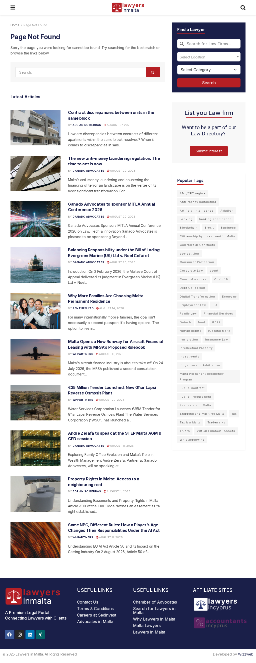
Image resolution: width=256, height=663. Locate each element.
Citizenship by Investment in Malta (207, 236)
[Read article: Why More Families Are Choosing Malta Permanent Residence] (35, 311)
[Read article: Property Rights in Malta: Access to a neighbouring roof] (35, 494)
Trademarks (217, 422)
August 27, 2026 (119, 125)
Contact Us (87, 602)
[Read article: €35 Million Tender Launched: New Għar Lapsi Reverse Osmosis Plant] (35, 402)
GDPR (216, 322)
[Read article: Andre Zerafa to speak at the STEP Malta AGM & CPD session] (35, 448)
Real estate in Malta (195, 405)
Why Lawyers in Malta (154, 619)
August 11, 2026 (121, 445)
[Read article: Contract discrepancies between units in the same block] (35, 127)
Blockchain (189, 227)
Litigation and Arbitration (200, 365)
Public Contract (192, 388)
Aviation (227, 210)
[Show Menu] (12, 7)
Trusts (185, 431)
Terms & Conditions (95, 608)
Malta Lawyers (147, 625)
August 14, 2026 (111, 308)
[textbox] (208, 56)
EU (215, 305)
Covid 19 (221, 279)
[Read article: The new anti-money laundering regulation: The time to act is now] (35, 173)
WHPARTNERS (82, 354)
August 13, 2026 (111, 354)
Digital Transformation (197, 296)
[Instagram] (19, 634)
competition (189, 253)
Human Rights (191, 330)
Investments (190, 356)
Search (209, 82)
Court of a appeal (194, 279)
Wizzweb (246, 654)
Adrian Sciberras (86, 125)
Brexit (209, 227)
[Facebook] (9, 634)
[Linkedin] (30, 634)
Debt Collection (192, 288)
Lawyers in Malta (149, 632)
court (214, 270)
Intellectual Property (196, 348)
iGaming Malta (219, 330)
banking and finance (215, 219)
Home (15, 25)
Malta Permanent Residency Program (202, 376)
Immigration (189, 339)
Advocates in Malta (95, 621)
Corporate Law (191, 270)
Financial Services (218, 313)
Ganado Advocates (88, 170)
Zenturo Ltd (83, 308)
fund (201, 322)
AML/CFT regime (193, 193)
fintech (185, 322)
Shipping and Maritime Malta (202, 413)
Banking (186, 219)
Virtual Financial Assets (216, 431)
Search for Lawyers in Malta (154, 610)
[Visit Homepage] (128, 7)
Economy (229, 296)
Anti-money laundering (198, 202)
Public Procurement (195, 396)
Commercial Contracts (197, 245)
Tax (234, 413)
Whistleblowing (192, 439)
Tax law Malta (190, 422)
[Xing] (40, 634)
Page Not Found (35, 25)
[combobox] (208, 43)
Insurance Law (216, 339)
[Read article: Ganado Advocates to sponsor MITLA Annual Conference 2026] (35, 219)
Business (228, 227)
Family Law (188, 313)
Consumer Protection (197, 262)
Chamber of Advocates (155, 602)
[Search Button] (243, 7)
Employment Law (193, 305)
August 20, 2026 (122, 170)
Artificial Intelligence (197, 210)
